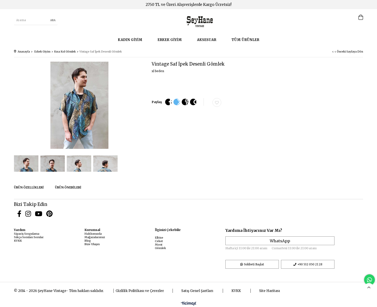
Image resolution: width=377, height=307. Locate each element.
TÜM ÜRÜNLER (245, 40)
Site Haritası (269, 291)
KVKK (18, 240)
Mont (159, 244)
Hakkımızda (93, 233)
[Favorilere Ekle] (216, 102)
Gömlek (160, 248)
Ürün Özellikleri (29, 187)
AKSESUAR (206, 40)
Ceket (159, 241)
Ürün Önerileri (68, 187)
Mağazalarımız (94, 237)
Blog (87, 240)
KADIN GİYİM (130, 40)
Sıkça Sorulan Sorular (29, 237)
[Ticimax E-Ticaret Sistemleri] (188, 304)
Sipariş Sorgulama (26, 233)
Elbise (159, 237)
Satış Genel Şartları (197, 291)
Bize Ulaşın (92, 244)
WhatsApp (280, 240)
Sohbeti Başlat (254, 264)
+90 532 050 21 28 (309, 264)
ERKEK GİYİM (170, 40)
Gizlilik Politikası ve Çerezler (140, 291)
